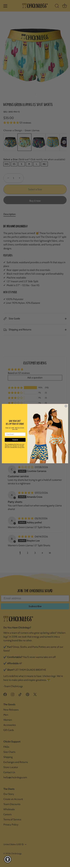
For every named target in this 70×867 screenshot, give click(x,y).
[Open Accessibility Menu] (8, 859)
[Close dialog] (66, 406)
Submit (15, 440)
